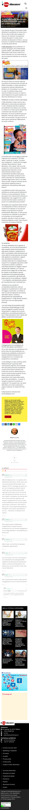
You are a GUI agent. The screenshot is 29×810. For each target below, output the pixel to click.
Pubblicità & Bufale (8, 776)
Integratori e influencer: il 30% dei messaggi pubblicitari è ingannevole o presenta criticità (20, 623)
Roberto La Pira (6, 26)
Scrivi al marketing (9, 740)
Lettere (5, 787)
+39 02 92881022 (9, 731)
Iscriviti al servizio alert (10, 748)
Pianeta (5, 782)
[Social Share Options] (3, 718)
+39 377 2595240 (9, 742)
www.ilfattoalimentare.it (11, 735)
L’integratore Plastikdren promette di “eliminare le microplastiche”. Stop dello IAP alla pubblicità (20, 642)
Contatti (5, 756)
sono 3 (19, 156)
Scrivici (6, 733)
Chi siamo (6, 753)
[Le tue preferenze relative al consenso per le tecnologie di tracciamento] (2, 2)
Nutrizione (6, 779)
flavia (9, 590)
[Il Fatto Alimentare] (11, 4)
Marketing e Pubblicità (10, 751)
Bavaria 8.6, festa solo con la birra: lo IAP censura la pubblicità (7, 661)
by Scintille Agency (5, 808)
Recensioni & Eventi (9, 784)
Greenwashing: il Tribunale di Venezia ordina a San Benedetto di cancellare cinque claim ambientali (20, 662)
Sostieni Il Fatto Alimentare (11, 764)
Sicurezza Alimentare (9, 770)
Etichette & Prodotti (9, 773)
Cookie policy (7, 762)
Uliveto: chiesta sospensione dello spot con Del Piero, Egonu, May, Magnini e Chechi (7, 641)
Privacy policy (7, 759)
